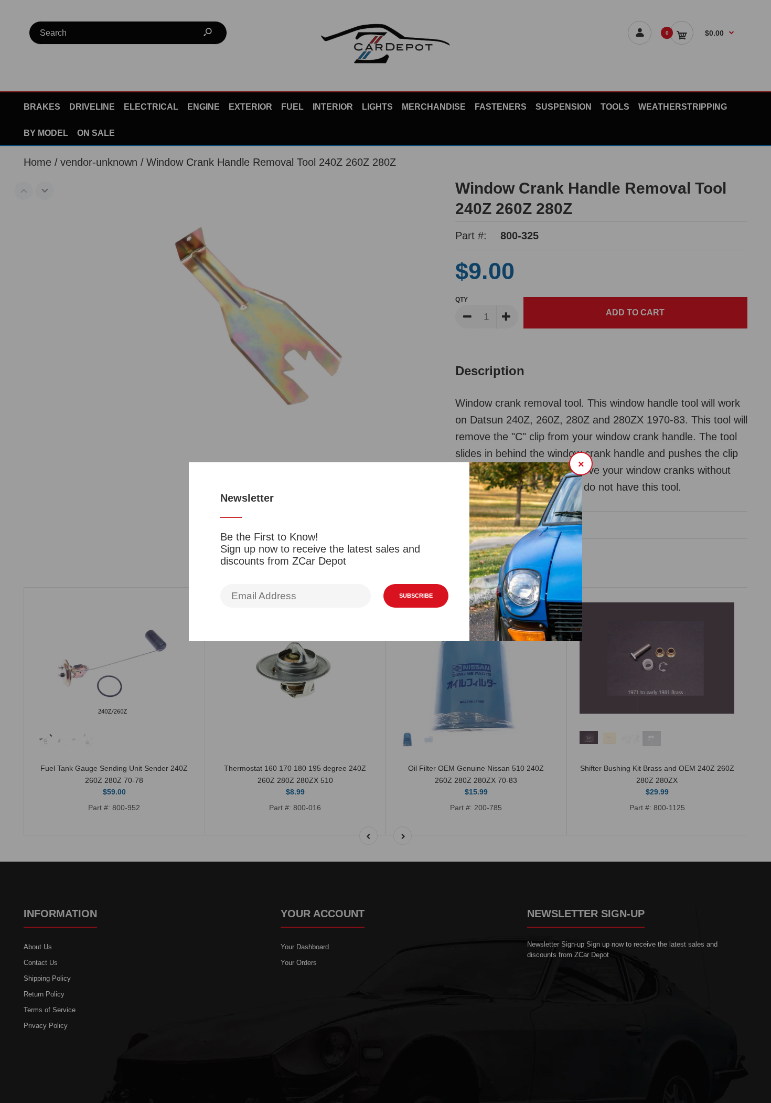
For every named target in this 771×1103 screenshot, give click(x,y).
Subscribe (416, 595)
